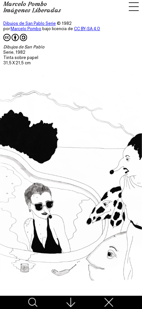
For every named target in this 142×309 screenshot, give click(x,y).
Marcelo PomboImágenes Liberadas (32, 8)
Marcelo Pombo (26, 28)
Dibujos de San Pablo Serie (29, 23)
